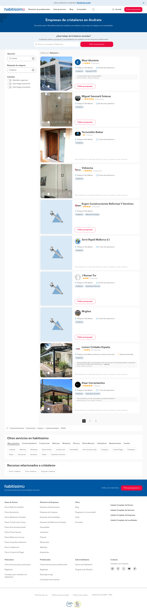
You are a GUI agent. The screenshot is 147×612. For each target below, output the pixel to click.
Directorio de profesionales (39, 9)
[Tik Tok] (135, 569)
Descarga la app (46, 575)
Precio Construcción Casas (15, 522)
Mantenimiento (115, 443)
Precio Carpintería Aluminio (15, 542)
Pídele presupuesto (85, 86)
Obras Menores (88, 443)
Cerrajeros (104, 449)
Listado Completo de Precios (122, 505)
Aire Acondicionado (90, 449)
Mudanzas (66, 443)
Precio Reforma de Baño (14, 507)
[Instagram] (112, 569)
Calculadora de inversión (50, 580)
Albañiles (43, 547)
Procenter (79, 522)
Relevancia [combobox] (54, 53)
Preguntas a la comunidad (85, 512)
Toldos (44, 454)
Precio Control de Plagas (14, 552)
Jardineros (44, 532)
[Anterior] (43, 86)
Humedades (74, 449)
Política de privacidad (60, 595)
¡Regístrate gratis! (84, 3)
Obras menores (30, 428)
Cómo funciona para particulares (18, 565)
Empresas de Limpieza (48, 512)
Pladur (11, 454)
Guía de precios (59, 9)
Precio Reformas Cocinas (14, 537)
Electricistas (44, 542)
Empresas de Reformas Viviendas (53, 522)
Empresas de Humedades (50, 517)
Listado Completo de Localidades (124, 520)
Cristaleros (40, 428)
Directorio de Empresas (17, 428)
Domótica (33, 454)
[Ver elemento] (48, 86)
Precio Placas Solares (13, 532)
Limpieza (12, 449)
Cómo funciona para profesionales (53, 565)
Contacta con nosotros (119, 564)
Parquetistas (44, 527)
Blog (71, 9)
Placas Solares (47, 449)
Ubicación (11, 54)
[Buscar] (93, 9)
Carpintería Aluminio (58, 454)
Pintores (43, 537)
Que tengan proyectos (21, 87)
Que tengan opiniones (21, 84)
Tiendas (127, 443)
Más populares (13, 443)
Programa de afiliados (84, 570)
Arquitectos (44, 552)
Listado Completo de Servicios (122, 510)
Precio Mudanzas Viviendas (15, 517)
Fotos (77, 517)
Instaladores (102, 443)
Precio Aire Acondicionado (15, 527)
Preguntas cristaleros (48, 471)
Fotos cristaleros (30, 471)
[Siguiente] (69, 86)
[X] (124, 569)
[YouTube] (129, 569)
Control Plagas (118, 449)
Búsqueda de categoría (16, 65)
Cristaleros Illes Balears (52, 428)
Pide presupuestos (133, 9)
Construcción (44, 443)
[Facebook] (118, 569)
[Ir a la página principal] (15, 9)
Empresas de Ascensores (49, 507)
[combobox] (20, 58)
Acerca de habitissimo (84, 565)
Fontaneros (131, 449)
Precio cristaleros (15, 471)
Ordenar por (44, 53)
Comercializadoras (29, 443)
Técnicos (76, 443)
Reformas (56, 443)
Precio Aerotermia (12, 512)
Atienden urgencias (20, 80)
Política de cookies (80, 595)
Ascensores (22, 454)
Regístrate (9, 570)
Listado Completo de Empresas (123, 515)
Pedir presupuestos (96, 44)
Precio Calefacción (12, 547)
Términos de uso (41, 595)
